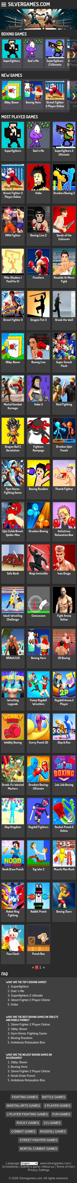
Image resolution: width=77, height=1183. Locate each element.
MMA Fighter (13, 235)
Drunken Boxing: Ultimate (38, 786)
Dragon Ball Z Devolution (13, 448)
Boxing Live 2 (38, 235)
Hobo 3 (38, 404)
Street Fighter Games (38, 1140)
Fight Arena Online (64, 617)
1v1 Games (52, 1122)
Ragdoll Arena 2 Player (64, 702)
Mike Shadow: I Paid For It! (13, 279)
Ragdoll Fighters (38, 827)
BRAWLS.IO (13, 658)
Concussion (38, 615)
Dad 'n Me (33, 61)
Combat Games (23, 1131)
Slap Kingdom (12, 827)
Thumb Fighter (64, 489)
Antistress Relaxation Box (64, 533)
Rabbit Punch (38, 911)
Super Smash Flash (64, 364)
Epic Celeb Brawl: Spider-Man (12, 533)
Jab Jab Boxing (64, 785)
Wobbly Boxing (13, 742)
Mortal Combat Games (38, 1148)
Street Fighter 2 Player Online (55, 104)
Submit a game (30, 1166)
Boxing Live (38, 362)
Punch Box (38, 954)
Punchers (38, 277)
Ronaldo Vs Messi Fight (64, 279)
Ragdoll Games (53, 1131)
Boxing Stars (64, 911)
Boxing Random (38, 489)
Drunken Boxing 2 (64, 193)
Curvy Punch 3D (38, 742)
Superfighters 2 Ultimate (55, 62)
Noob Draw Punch (13, 869)
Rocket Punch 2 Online (64, 829)
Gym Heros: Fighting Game (13, 490)
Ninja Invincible (38, 573)
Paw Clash (13, 954)
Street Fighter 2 (13, 320)
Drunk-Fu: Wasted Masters (13, 786)
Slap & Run (64, 742)
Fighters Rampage (38, 448)
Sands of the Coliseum (64, 237)
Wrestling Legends (13, 702)
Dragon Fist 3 (38, 320)
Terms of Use (65, 1166)
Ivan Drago (64, 573)
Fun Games (61, 1114)
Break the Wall (64, 320)
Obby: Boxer (11, 102)
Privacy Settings (38, 1170)
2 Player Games (57, 1105)
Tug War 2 (38, 869)
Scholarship (10, 1166)
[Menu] (4, 3)
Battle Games (53, 1097)
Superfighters (11, 61)
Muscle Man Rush (64, 869)
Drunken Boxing (38, 531)
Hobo (38, 193)
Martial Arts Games (23, 1105)
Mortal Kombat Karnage (13, 406)
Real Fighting (64, 404)
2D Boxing (64, 658)
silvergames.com (29, 4)
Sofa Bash (13, 573)
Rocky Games (28, 1122)
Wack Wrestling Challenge (12, 617)
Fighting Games (25, 1097)
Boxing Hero (33, 102)
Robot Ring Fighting (12, 913)
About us (48, 1166)
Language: (13, 1163)
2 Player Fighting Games (27, 1114)
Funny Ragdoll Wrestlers (38, 702)
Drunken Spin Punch (64, 448)
